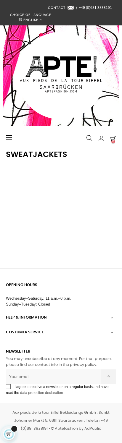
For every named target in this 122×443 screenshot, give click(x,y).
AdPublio (92, 429)
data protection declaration (41, 393)
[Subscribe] (108, 376)
